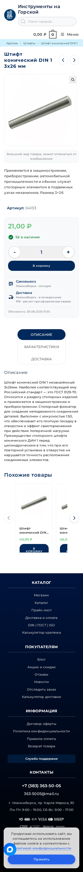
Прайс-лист (41, 610)
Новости (41, 682)
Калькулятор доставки (41, 697)
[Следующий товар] (74, 60)
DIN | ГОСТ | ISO (41, 625)
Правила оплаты (41, 739)
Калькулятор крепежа (41, 632)
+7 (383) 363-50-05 (41, 785)
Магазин (41, 595)
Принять (41, 859)
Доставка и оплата (41, 618)
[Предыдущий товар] (63, 60)
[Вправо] (74, 518)
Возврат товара (41, 746)
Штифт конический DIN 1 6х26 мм (33, 530)
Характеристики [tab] (41, 347)
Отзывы (41, 674)
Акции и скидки (41, 667)
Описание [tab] (42, 334)
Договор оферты (41, 724)
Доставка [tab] (41, 359)
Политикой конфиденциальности (41, 848)
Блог (41, 659)
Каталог (41, 603)
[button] (73, 79)
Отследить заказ (41, 689)
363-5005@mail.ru (41, 794)
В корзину (41, 265)
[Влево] (8, 518)
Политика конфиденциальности (41, 731)
